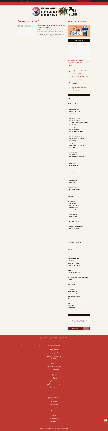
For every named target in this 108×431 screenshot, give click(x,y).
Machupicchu (71, 267)
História (70, 249)
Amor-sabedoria (72, 101)
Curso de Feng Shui (73, 233)
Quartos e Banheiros (73, 152)
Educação (66, 3)
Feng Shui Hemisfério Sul (74, 120)
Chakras (70, 174)
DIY (68, 198)
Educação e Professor (74, 170)
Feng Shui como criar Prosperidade (54, 366)
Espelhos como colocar (74, 111)
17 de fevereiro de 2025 (49, 29)
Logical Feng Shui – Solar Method (76, 145)
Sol (69, 303)
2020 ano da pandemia (74, 205)
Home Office (71, 251)
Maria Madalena (72, 274)
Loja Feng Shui (72, 147)
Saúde (69, 298)
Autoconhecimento (73, 165)
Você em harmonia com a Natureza (76, 156)
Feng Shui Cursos (72, 237)
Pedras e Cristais (73, 214)
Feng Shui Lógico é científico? (75, 127)
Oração (70, 286)
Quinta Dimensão (73, 216)
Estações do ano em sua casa (75, 226)
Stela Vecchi (73, 3)
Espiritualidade (37, 3)
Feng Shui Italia (72, 124)
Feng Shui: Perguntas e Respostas (76, 138)
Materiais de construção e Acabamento (78, 277)
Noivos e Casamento (73, 149)
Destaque (70, 196)
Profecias (71, 260)
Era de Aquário (71, 201)
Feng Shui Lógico (73, 126)
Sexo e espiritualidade (74, 218)
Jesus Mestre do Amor (73, 258)
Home (19, 3)
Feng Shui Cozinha (73, 116)
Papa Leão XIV (71, 289)
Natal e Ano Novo (72, 282)
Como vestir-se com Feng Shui (54, 352)
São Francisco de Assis (74, 296)
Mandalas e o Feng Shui (74, 272)
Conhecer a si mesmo (73, 187)
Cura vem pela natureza (74, 228)
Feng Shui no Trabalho (74, 129)
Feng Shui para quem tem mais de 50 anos (78, 133)
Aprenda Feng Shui (26, 3)
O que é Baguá (72, 182)
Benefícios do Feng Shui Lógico (77, 235)
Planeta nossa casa (73, 291)
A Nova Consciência (73, 207)
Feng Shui (70, 231)
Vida (69, 310)
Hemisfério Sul (72, 143)
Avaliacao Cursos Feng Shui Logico (54, 356)
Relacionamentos (73, 154)
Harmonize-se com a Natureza (75, 244)
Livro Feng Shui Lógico (74, 263)
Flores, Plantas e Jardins (74, 242)
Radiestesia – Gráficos (74, 293)
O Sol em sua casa (73, 246)
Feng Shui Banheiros (54, 364)
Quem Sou (29, 1)
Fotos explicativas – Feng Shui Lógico (77, 142)
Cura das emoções (73, 209)
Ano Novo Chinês (72, 103)
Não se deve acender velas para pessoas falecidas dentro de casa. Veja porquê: (76, 63)
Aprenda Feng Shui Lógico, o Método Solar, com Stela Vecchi (78, 180)
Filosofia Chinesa (72, 240)
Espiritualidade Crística (74, 224)
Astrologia (71, 161)
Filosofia (71, 256)
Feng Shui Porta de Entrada (54, 386)
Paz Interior (72, 212)
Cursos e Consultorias (84, 1)
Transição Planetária (74, 221)
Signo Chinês (72, 163)
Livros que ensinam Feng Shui (75, 265)
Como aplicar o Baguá (73, 177)
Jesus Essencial (59, 3)
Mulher (70, 279)
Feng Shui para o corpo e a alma (76, 131)
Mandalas (70, 270)
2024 (69, 98)
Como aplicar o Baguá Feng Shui (76, 184)
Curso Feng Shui (72, 191)
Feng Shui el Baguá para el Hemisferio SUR (80, 122)
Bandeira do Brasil (48, 3)
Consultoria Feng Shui (74, 109)
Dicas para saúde (73, 300)
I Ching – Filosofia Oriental (75, 254)
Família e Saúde (72, 113)
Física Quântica (72, 140)
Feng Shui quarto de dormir (75, 136)
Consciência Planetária (74, 189)
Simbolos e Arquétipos (74, 219)
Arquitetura (71, 158)
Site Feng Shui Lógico (22, 1)
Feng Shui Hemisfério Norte (75, 118)
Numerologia (71, 284)
